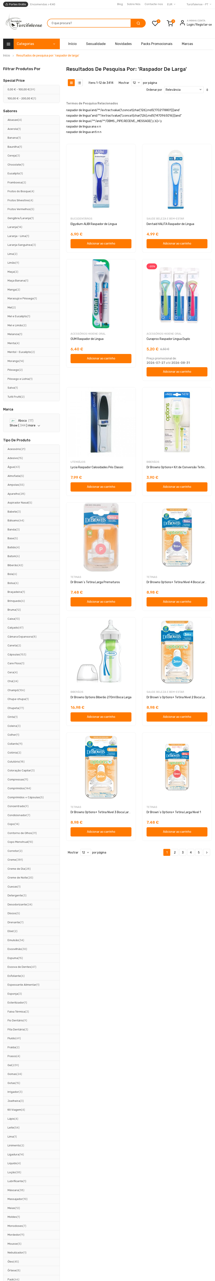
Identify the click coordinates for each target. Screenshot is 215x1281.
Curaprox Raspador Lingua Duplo (168, 339)
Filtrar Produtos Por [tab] (22, 69)
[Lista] (79, 82)
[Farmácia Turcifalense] (23, 24)
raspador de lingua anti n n (83, 132)
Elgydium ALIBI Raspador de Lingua (94, 224)
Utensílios (78, 461)
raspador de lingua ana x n (83, 126)
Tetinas (76, 577)
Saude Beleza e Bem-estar (165, 218)
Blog (120, 4)
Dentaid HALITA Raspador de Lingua (170, 224)
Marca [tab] (8, 409)
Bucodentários (81, 218)
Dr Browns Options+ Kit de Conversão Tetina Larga (180, 467)
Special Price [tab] (14, 81)
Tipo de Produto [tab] (16, 440)
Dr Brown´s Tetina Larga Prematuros (95, 582)
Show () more (22, 425)
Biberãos (153, 461)
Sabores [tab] (10, 111)
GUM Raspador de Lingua (87, 339)
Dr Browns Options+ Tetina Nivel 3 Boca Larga (101, 812)
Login (190, 24)
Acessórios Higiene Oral (88, 333)
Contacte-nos (154, 4)
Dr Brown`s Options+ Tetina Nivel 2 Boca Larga (178, 697)
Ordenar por (154, 90)
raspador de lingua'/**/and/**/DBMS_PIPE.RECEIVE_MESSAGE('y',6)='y (114, 121)
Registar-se (204, 24)
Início (6, 55)
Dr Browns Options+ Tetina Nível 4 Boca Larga (177, 582)
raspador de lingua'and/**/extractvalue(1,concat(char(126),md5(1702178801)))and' (123, 110)
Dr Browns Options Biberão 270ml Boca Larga (101, 697)
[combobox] (89, 23)
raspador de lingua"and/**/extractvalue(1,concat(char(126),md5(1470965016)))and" (124, 115)
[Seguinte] (206, 852)
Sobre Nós (133, 4)
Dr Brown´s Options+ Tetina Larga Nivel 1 (174, 812)
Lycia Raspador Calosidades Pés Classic (97, 467)
